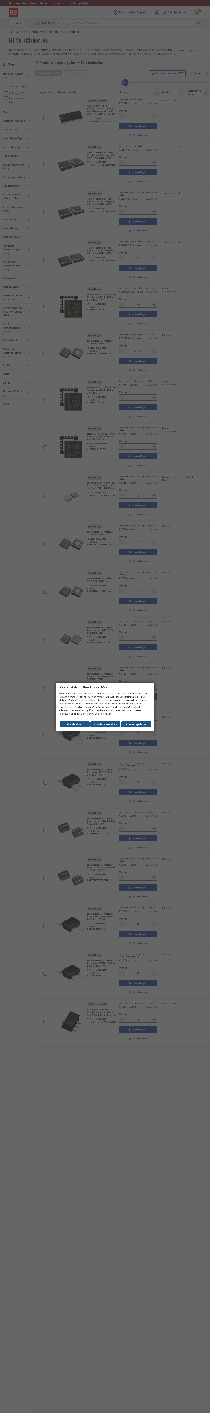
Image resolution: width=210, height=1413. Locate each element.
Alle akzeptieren (136, 724)
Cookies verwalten (105, 724)
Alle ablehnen (74, 724)
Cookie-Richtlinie (103, 713)
